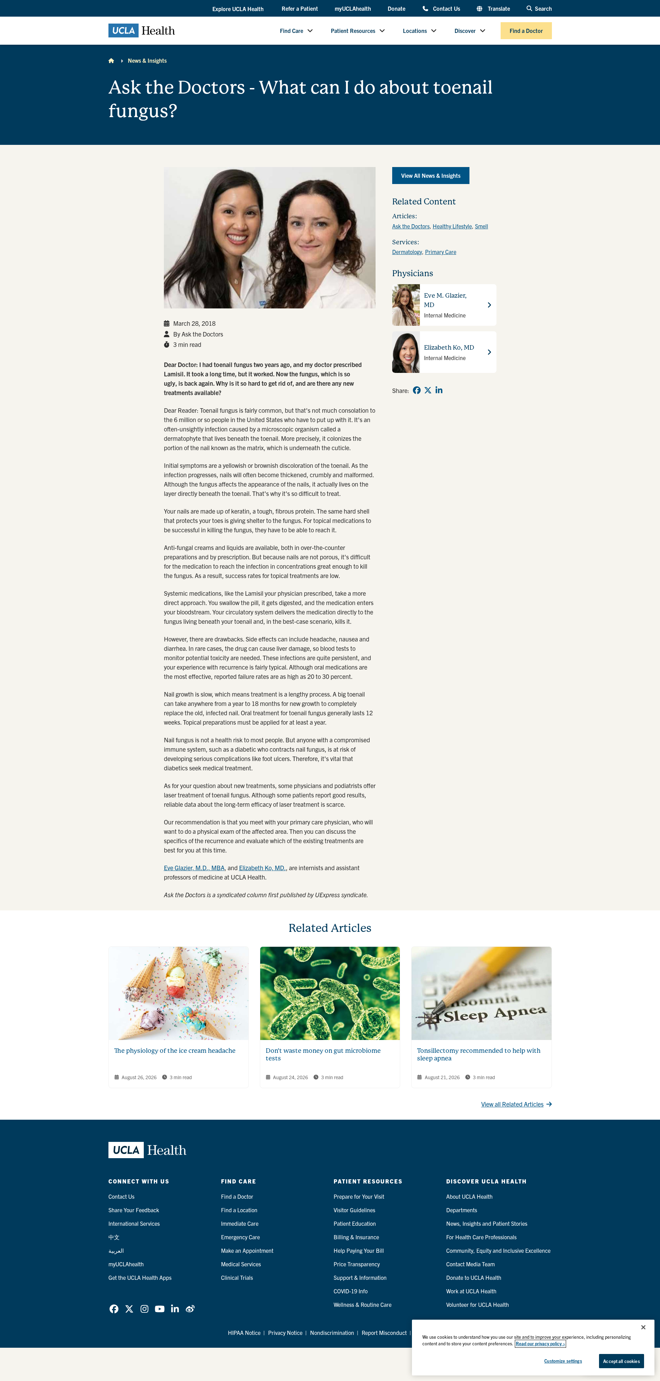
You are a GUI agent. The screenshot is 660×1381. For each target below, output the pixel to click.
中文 (114, 1236)
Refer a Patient (300, 8)
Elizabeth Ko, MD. (262, 868)
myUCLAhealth (353, 8)
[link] (417, 390)
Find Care (291, 30)
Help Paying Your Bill (359, 1250)
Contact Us (446, 8)
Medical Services (241, 1263)
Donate (396, 8)
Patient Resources (353, 30)
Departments (461, 1209)
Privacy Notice (285, 1332)
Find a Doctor (526, 30)
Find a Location (239, 1209)
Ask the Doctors (411, 225)
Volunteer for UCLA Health (477, 1304)
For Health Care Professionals (481, 1236)
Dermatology (407, 251)
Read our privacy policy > (540, 1344)
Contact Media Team (470, 1263)
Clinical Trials (237, 1277)
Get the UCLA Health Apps (139, 1277)
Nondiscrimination (332, 1332)
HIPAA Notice (244, 1332)
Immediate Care (239, 1223)
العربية (116, 1250)
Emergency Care (240, 1236)
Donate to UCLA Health (473, 1277)
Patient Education (355, 1223)
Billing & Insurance (356, 1236)
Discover (465, 30)
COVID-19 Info (351, 1290)
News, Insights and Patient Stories (486, 1223)
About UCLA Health (469, 1196)
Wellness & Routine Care (362, 1304)
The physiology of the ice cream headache (175, 1050)
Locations (415, 30)
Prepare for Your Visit (359, 1196)
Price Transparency (357, 1263)
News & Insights (147, 60)
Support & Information (360, 1277)
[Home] (111, 60)
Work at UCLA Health (471, 1290)
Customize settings (563, 1361)
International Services (134, 1223)
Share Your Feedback (133, 1209)
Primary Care (440, 251)
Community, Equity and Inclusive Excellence (498, 1250)
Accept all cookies (621, 1361)
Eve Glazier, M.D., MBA (194, 868)
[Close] (643, 1327)
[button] (238, 8)
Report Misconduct (384, 1332)
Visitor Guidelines (354, 1209)
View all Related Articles (512, 1104)
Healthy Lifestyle (452, 225)
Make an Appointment (247, 1250)
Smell (481, 225)
